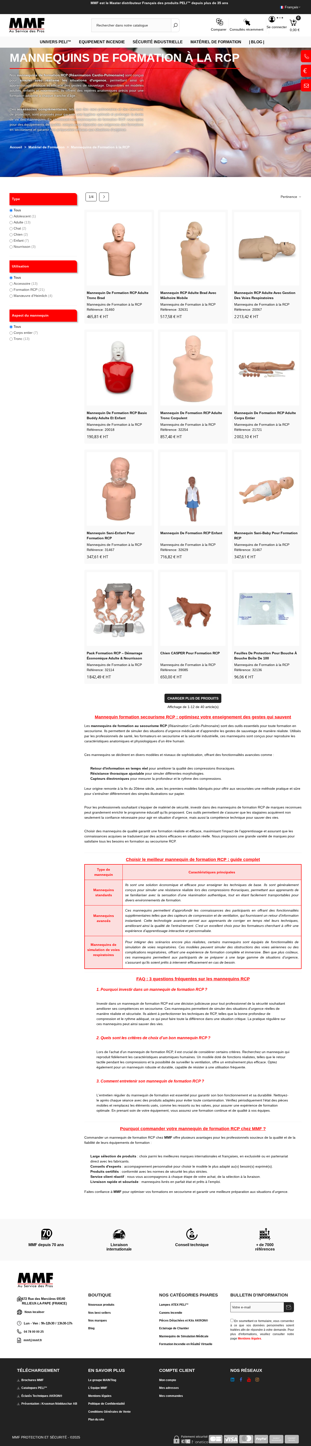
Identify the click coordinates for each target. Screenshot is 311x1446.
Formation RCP (29, 290)
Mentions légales (249, 1338)
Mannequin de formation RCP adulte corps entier (265, 415)
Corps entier (26, 333)
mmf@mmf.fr (33, 1340)
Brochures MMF (32, 1380)
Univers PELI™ (55, 42)
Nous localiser (34, 1312)
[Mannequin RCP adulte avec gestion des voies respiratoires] (266, 249)
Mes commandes (171, 1396)
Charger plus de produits (192, 698)
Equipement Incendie (102, 42)
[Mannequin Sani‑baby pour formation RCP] (266, 489)
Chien (21, 234)
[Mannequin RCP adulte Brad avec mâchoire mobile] (192, 249)
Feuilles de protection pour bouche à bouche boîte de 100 (265, 655)
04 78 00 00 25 (34, 1331)
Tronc (22, 339)
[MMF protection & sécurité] (35, 25)
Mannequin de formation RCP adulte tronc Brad (117, 295)
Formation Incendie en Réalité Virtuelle (185, 1344)
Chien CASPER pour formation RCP (190, 653)
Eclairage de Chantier (174, 1328)
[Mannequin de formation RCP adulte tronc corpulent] (192, 369)
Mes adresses (169, 1388)
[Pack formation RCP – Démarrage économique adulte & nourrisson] (119, 609)
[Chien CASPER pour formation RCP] (192, 609)
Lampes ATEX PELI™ (174, 1304)
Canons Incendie (170, 1312)
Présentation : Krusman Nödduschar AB (49, 1403)
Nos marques (97, 1320)
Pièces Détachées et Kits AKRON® (183, 1320)
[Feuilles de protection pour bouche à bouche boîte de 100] (266, 609)
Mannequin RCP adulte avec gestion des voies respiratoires (264, 295)
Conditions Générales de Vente (109, 1411)
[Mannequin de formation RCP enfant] (192, 489)
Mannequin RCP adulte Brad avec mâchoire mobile (188, 295)
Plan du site (96, 1419)
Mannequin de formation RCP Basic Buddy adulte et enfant (117, 415)
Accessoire (26, 283)
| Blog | (256, 42)
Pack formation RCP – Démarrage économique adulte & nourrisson (114, 655)
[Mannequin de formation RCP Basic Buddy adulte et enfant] (119, 369)
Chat (20, 228)
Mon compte (167, 1380)
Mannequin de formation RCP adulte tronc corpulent (191, 415)
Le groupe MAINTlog (102, 1380)
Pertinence (289, 197)
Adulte (22, 222)
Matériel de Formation (215, 42)
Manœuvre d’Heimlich (33, 296)
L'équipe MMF (97, 1388)
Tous (17, 210)
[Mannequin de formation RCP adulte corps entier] (266, 369)
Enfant (21, 240)
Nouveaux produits (101, 1304)
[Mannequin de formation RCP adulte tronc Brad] (119, 249)
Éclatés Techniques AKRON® (41, 1396)
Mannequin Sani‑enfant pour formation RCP (111, 535)
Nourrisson (25, 246)
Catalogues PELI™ (34, 1388)
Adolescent (25, 216)
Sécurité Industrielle (158, 42)
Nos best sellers (99, 1312)
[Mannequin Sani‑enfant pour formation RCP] (119, 489)
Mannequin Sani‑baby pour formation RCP (266, 535)
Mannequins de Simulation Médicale (183, 1336)
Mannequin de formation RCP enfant (191, 533)
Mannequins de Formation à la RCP (114, 304)
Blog (91, 1328)
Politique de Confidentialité (106, 1403)
